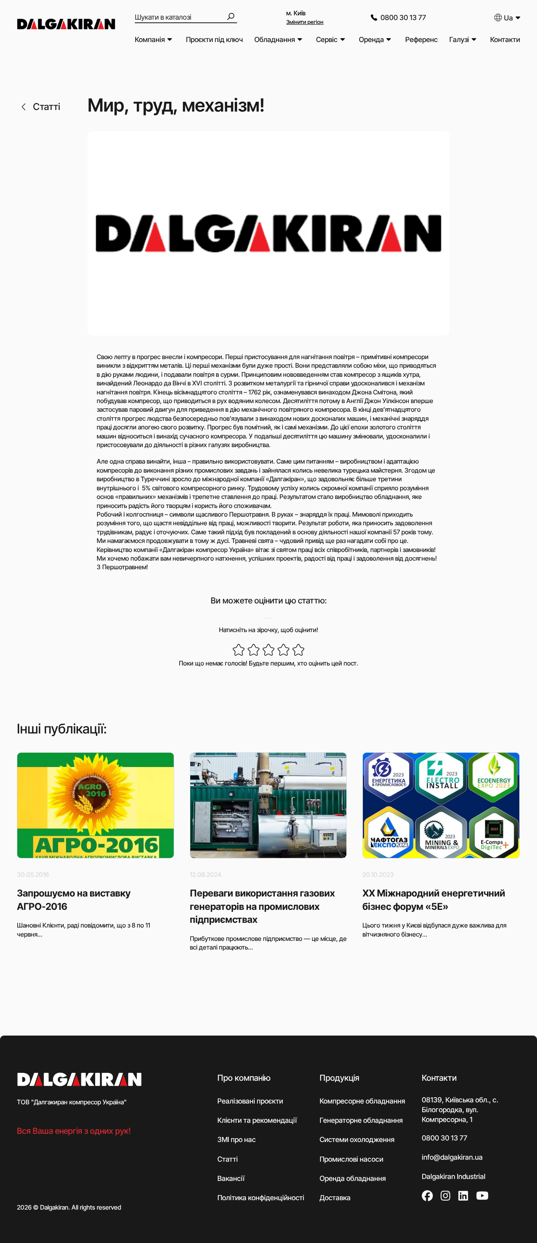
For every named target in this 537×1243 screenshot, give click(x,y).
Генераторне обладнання (361, 1120)
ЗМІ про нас (236, 1139)
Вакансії (231, 1178)
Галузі (459, 39)
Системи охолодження (357, 1139)
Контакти (505, 39)
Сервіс (327, 39)
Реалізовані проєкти (250, 1101)
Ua (508, 18)
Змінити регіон (305, 21)
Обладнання (274, 39)
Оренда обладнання (353, 1178)
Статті (46, 106)
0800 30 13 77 (403, 17)
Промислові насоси (351, 1159)
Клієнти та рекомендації (257, 1120)
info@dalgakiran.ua (452, 1157)
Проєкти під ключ (214, 39)
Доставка (335, 1198)
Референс (421, 39)
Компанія (150, 39)
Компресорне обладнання (362, 1101)
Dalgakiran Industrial (454, 1176)
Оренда (371, 39)
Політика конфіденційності (260, 1198)
